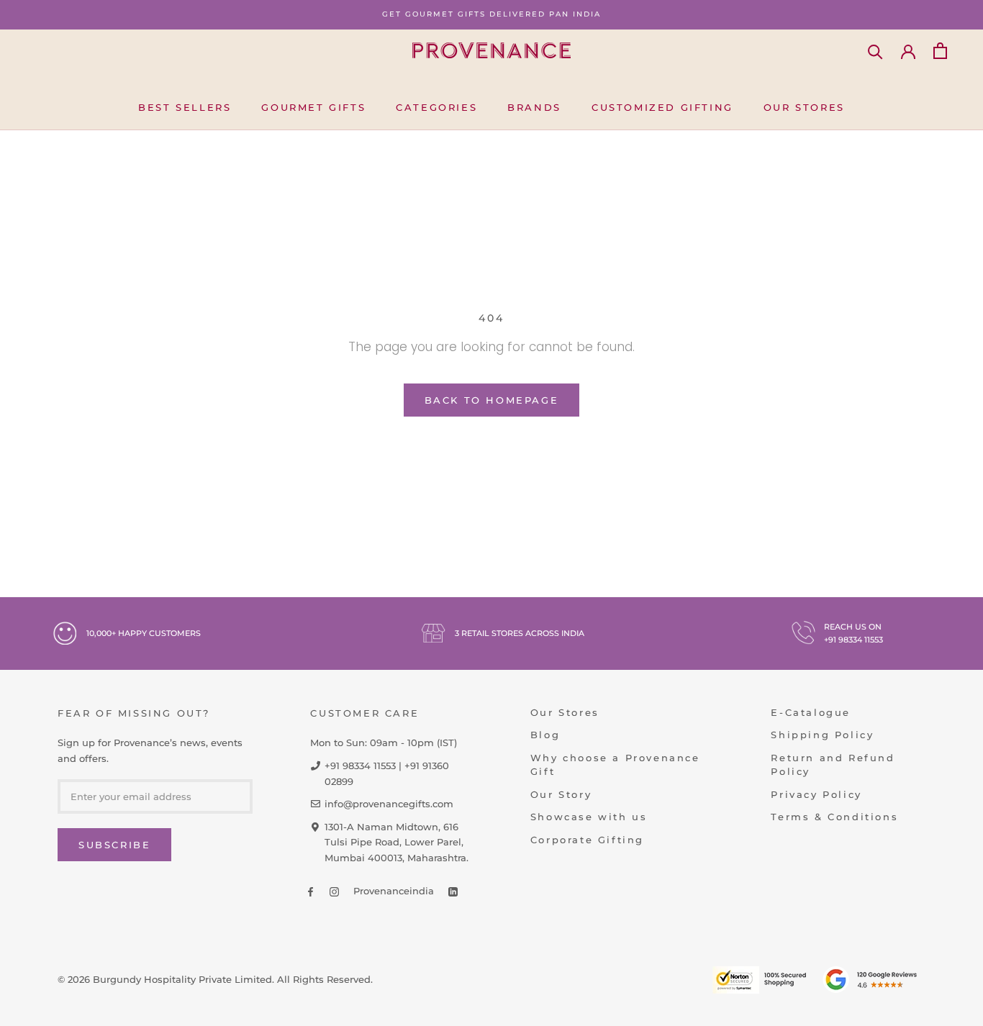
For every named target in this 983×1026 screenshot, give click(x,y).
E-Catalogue (811, 712)
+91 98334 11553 (853, 640)
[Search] (875, 50)
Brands (534, 107)
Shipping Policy (822, 734)
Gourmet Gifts (313, 107)
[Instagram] (334, 891)
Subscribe (114, 844)
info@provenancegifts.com (389, 803)
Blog (545, 734)
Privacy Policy (816, 794)
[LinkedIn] (453, 891)
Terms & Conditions (834, 816)
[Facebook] (310, 891)
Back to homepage (492, 400)
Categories (436, 107)
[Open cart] (940, 50)
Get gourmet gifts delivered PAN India (491, 14)
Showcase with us (589, 816)
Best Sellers (184, 107)
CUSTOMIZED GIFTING (662, 107)
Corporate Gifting (587, 839)
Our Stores (804, 107)
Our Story (561, 794)
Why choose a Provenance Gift (615, 765)
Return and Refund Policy (832, 765)
